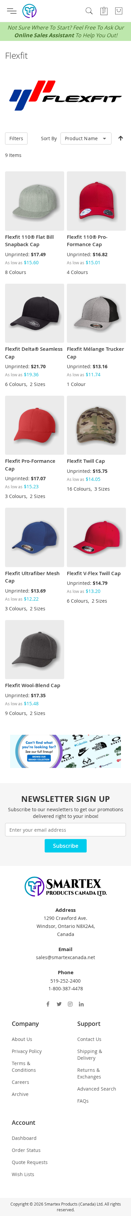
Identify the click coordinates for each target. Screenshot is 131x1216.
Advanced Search (96, 1089)
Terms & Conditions (24, 1066)
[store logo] (29, 10)
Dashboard (24, 1138)
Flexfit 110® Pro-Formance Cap (87, 240)
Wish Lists (23, 1174)
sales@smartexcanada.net (65, 957)
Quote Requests (30, 1162)
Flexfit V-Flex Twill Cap (94, 573)
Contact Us (89, 1039)
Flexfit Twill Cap (86, 460)
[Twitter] (60, 1004)
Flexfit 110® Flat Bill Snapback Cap (29, 240)
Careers (20, 1082)
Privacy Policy (27, 1051)
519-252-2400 (65, 981)
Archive (20, 1094)
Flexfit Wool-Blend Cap (32, 685)
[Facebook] (48, 1004)
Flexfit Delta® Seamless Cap (33, 352)
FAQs (83, 1101)
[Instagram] (71, 1004)
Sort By (49, 138)
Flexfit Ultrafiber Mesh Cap (32, 577)
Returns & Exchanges (89, 1073)
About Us (22, 1039)
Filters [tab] (16, 138)
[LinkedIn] (82, 1004)
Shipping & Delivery (89, 1054)
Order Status (26, 1150)
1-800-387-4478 (65, 988)
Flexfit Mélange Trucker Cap (95, 352)
